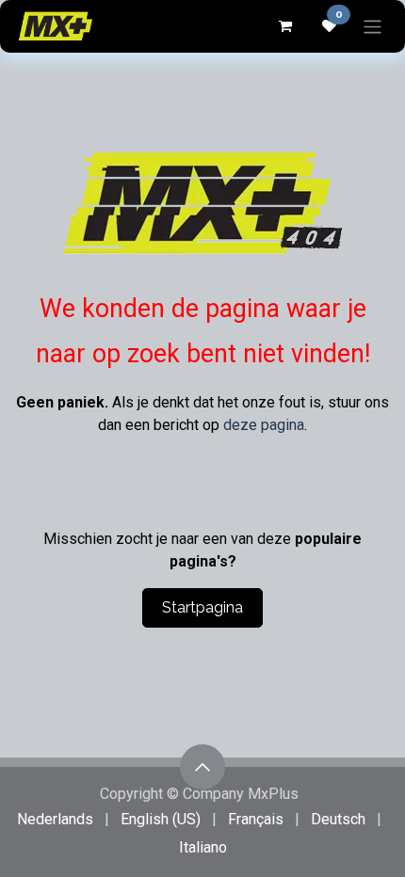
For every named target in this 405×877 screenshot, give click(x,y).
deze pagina (263, 425)
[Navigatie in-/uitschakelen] (372, 26)
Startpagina (202, 607)
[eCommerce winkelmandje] (284, 26)
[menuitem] (55, 819)
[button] (202, 766)
